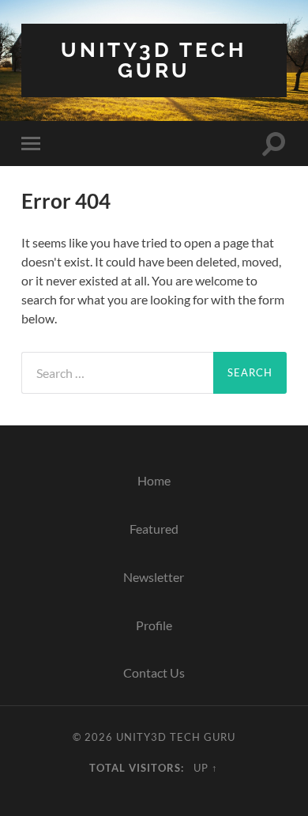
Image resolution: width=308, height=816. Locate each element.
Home (154, 480)
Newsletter (153, 576)
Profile (154, 625)
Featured (154, 528)
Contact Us (154, 672)
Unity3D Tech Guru (153, 59)
